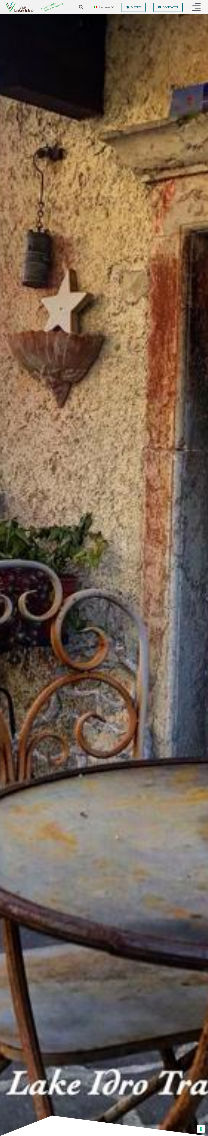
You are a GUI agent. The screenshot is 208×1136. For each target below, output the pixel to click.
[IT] (34, 7)
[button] (81, 7)
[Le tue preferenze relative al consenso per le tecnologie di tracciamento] (201, 1129)
